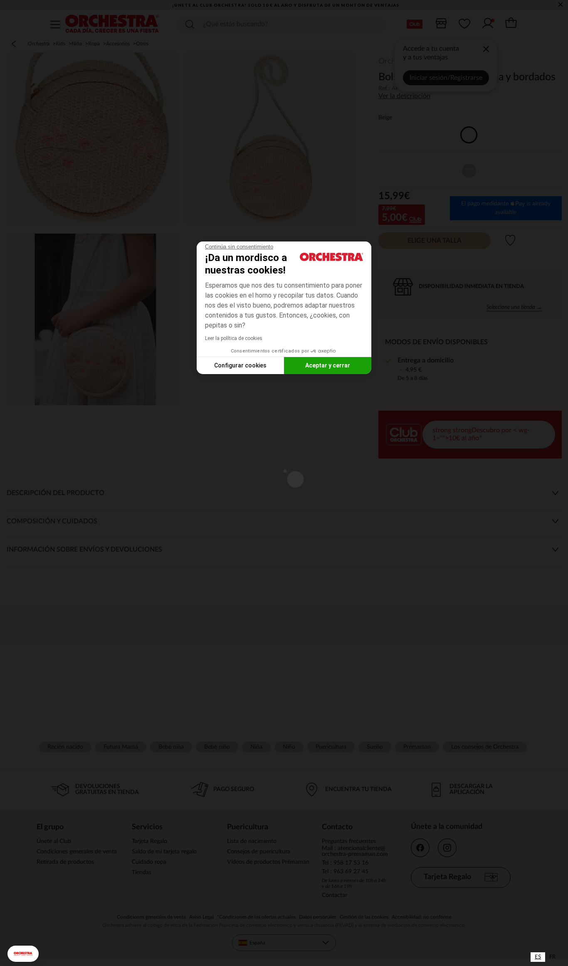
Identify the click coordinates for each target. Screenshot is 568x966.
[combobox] (538, 957)
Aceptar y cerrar (327, 365)
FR (552, 957)
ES (538, 957)
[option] (552, 957)
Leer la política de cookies (233, 338)
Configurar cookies (240, 365)
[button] (23, 954)
